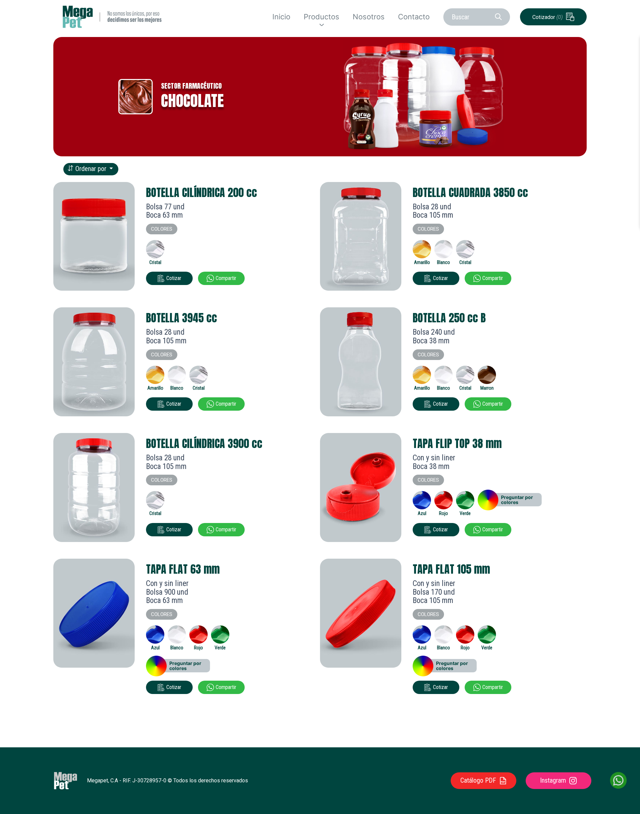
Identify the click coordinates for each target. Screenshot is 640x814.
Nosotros (369, 17)
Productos (321, 16)
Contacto (414, 17)
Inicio (281, 17)
